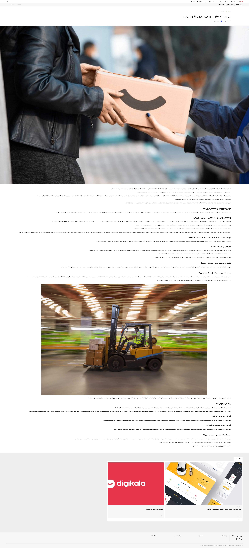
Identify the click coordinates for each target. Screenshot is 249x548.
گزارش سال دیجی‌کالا (197, 1)
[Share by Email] (227, 21)
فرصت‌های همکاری (154, 535)
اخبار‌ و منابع (215, 1)
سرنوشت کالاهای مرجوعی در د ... (10, 4)
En (7, 1)
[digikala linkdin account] (236, 539)
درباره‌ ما (227, 1)
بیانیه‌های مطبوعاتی (201, 535)
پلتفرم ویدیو (178, 535)
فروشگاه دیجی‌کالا (224, 535)
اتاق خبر (18, 4)
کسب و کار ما (221, 1)
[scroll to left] (238, 519)
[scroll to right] (240, 519)
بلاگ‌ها (191, 1)
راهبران (210, 1)
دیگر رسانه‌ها (228, 11)
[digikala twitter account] (242, 539)
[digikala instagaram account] (239, 539)
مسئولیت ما (205, 1)
